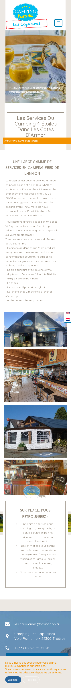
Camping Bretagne (19, 88)
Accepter (13, 679)
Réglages (31, 679)
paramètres (54, 672)
